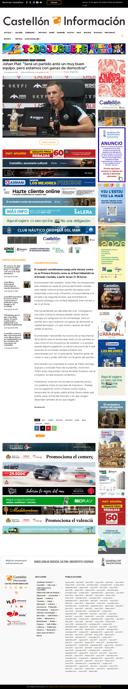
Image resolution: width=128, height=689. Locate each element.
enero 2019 (100, 629)
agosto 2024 (109, 593)
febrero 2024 (110, 595)
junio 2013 (103, 666)
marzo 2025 (79, 590)
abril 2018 (88, 634)
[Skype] (16, 593)
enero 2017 (100, 642)
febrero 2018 (109, 634)
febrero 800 (93, 671)
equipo (77, 420)
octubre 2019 (107, 624)
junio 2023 (104, 600)
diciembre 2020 (112, 616)
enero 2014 (69, 663)
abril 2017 (68, 642)
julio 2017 (93, 640)
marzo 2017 (78, 642)
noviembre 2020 (71, 619)
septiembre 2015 (71, 653)
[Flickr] (26, 588)
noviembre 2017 (94, 637)
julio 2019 (93, 627)
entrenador (68, 420)
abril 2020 (89, 621)
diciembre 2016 (112, 642)
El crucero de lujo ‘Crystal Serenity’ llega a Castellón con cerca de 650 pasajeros (12, 270)
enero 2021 (100, 616)
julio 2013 (93, 666)
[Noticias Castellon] (64, 20)
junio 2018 (68, 634)
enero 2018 (69, 637)
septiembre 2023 (71, 600)
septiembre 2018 (96, 632)
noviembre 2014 (71, 658)
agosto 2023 (84, 600)
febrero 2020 (110, 621)
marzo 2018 (98, 634)
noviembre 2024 (71, 593)
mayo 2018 (79, 634)
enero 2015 (100, 655)
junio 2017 (103, 640)
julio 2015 (93, 653)
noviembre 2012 (70, 671)
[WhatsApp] (54, 428)
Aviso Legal (49, 687)
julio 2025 (93, 587)
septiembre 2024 (97, 593)
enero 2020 (69, 624)
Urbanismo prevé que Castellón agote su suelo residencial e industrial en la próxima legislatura (13, 320)
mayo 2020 (79, 621)
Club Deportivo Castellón (19, 60)
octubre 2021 (107, 611)
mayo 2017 (113, 640)
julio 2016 (119, 645)
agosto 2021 (83, 613)
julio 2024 (120, 593)
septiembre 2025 (71, 587)
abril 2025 (68, 590)
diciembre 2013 (81, 663)
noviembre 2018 (70, 632)
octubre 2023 (107, 598)
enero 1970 (83, 671)
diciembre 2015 (81, 650)
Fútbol (32, 60)
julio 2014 (119, 658)
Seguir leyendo (49, 142)
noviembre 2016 (70, 645)
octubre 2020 (84, 619)
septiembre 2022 (96, 606)
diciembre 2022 (113, 603)
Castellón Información (46, 263)
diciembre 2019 (81, 624)
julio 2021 (93, 613)
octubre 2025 (118, 585)
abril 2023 (68, 603)
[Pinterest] (48, 428)
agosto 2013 (83, 666)
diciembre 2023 (81, 598)
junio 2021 (103, 613)
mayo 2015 (113, 653)
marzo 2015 (78, 655)
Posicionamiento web (93, 687)
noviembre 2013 (94, 663)
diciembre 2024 (112, 590)
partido (46, 423)
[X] (42, 428)
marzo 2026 (119, 582)
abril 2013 (68, 668)
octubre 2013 (107, 663)
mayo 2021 (113, 613)
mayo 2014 (79, 661)
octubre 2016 (83, 645)
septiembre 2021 (71, 613)
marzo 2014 (99, 661)
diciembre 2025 (92, 585)
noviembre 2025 (106, 585)
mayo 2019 (113, 627)
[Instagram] (34, 2)
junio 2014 (69, 661)
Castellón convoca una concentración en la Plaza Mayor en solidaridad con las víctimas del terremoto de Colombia (13, 339)
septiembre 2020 (97, 619)
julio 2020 (120, 619)
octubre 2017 (107, 637)
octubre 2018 (83, 632)
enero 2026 (81, 585)
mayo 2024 (79, 595)
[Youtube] (37, 2)
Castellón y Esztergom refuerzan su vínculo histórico (12, 285)
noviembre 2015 (94, 650)
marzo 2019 (78, 629)
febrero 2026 (69, 585)
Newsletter (41, 60)
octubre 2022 (83, 606)
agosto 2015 (83, 653)
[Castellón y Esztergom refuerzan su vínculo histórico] (27, 284)
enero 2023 (101, 603)
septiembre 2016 (96, 645)
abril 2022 (88, 608)
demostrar (59, 420)
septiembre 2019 (71, 627)
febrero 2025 (89, 590)
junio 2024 (69, 595)
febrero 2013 (89, 668)
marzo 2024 (99, 595)
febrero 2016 (109, 647)
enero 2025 (101, 590)
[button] (122, 36)
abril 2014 (88, 661)
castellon (50, 420)
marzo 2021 (78, 616)
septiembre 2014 (96, 658)
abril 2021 (68, 616)
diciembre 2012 (112, 668)
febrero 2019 (89, 629)
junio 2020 (69, 621)
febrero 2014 (109, 661)
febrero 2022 (109, 608)
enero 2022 (69, 611)
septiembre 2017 (71, 640)
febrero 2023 (90, 603)
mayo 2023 (114, 600)
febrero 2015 (89, 655)
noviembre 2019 (94, 624)
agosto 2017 (83, 640)
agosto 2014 (109, 658)
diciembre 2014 (112, 655)
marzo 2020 (99, 621)
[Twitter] (30, 2)
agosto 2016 (108, 645)
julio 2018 (119, 632)
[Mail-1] (41, 2)
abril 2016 (88, 647)
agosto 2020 (109, 619)
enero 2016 (69, 650)
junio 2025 (103, 587)
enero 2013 (101, 668)
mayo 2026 (99, 582)
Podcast (54, 2)
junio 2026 (89, 582)
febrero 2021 (89, 616)
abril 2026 (109, 582)
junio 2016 (68, 647)
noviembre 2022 (71, 606)
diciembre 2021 (81, 611)
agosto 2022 (109, 606)
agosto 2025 (83, 587)
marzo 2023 (79, 603)
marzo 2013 (79, 668)
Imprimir (40, 436)
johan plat (38, 423)
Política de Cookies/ (78, 687)
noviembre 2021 (94, 611)
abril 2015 (68, 655)
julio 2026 (79, 582)
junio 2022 (69, 608)
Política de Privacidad (62, 687)
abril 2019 (68, 629)
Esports (5, 60)
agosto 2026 (69, 582)
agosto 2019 (83, 627)
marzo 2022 (99, 608)
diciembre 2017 (81, 637)
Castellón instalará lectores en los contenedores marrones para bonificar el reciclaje (13, 302)
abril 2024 (89, 595)
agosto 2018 (108, 632)
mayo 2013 (113, 666)
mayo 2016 (79, 647)
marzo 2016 (98, 647)
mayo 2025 (113, 587)
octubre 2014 (83, 658)
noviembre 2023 (95, 598)
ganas (84, 420)
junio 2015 (103, 653)
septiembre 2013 (71, 666)
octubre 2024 (84, 593)
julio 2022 (119, 606)
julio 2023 (94, 600)
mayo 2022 (79, 608)
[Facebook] (27, 2)
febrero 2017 (89, 642)
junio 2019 (103, 627)
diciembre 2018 (112, 629)
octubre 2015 (107, 650)
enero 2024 (69, 598)
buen (43, 420)
